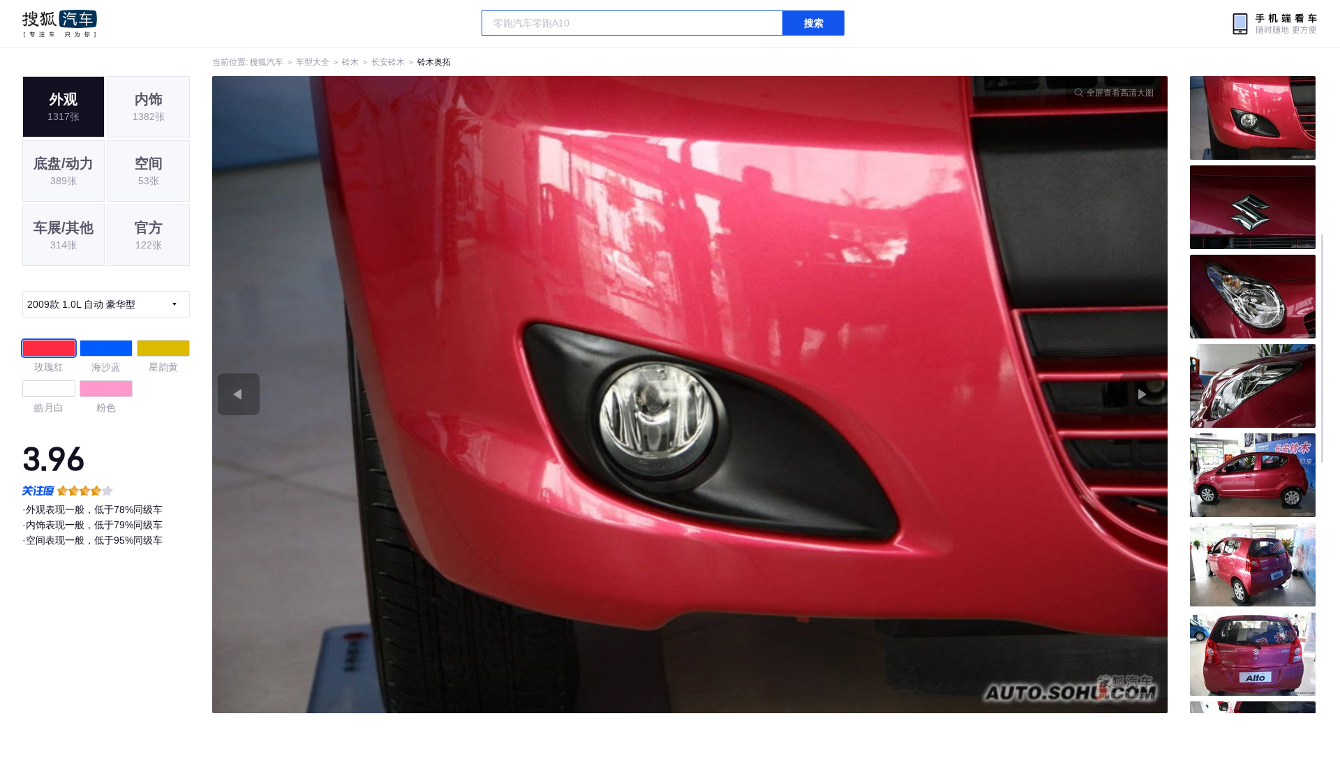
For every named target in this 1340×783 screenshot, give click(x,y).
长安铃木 (388, 62)
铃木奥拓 (434, 62)
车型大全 (312, 62)
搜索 (814, 23)
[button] (451, 394)
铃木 (350, 62)
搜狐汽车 (59, 24)
